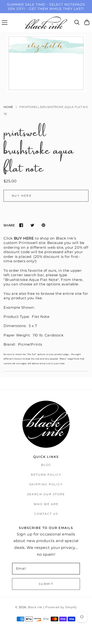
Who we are (46, 504)
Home (8, 107)
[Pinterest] (43, 225)
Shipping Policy (46, 484)
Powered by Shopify (61, 607)
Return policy (46, 474)
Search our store (46, 494)
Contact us (46, 513)
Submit (46, 584)
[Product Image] (46, 63)
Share (9, 225)
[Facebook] (21, 225)
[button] (4, 22)
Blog (46, 465)
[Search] (77, 22)
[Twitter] (32, 225)
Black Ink (35, 607)
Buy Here (22, 195)
